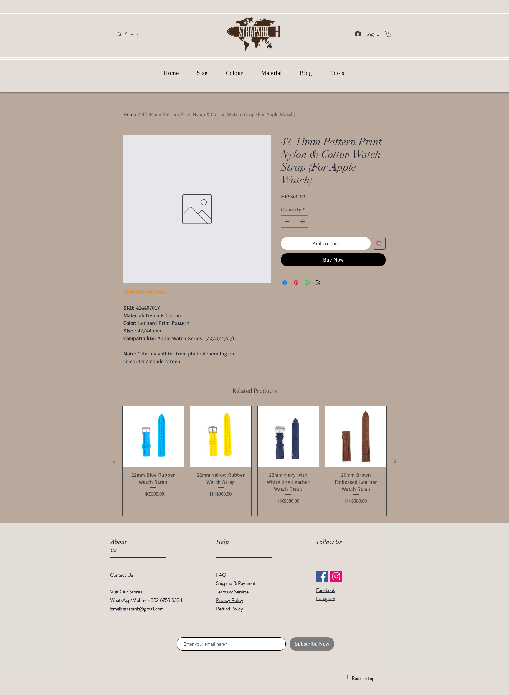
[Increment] (303, 221)
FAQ (221, 574)
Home (129, 114)
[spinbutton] (295, 221)
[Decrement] (286, 221)
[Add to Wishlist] (379, 243)
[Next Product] (395, 460)
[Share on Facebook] (284, 282)
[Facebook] (322, 576)
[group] (254, 461)
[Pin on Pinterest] (296, 282)
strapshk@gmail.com (143, 608)
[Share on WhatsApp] (307, 282)
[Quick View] (153, 436)
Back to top (363, 678)
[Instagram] (336, 576)
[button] (389, 34)
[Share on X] (318, 282)
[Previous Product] (113, 460)
